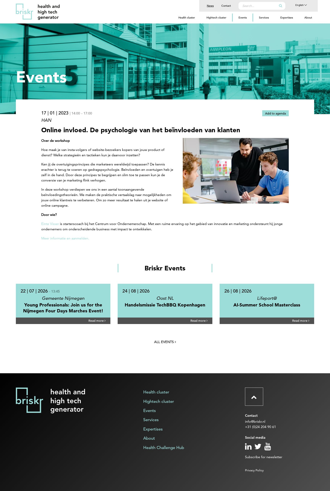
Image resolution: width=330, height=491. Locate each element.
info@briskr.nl (255, 421)
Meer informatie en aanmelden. (65, 238)
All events (164, 342)
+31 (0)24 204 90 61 (260, 427)
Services (264, 17)
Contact (226, 5)
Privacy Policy (254, 470)
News (210, 5)
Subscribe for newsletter (263, 457)
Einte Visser (50, 224)
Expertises (286, 17)
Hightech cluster (216, 17)
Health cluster (186, 17)
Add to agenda (275, 113)
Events (243, 17)
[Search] (280, 6)
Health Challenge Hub (163, 447)
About (308, 17)
